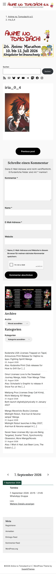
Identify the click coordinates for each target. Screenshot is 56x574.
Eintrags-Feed (11, 537)
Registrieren (10, 525)
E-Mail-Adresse (13, 222)
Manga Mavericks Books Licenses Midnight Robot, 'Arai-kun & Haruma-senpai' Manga (23, 413)
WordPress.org (11, 549)
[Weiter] (48, 474)
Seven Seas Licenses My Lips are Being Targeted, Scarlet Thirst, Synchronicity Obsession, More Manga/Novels (24, 435)
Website (9, 236)
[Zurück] (8, 474)
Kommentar (11, 178)
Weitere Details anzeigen (22, 504)
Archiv (8, 319)
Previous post (28, 151)
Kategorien (10, 335)
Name (8, 208)
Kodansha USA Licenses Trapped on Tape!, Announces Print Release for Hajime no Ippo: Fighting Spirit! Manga (26, 356)
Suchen (6, 67)
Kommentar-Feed (12, 543)
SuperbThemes (28, 569)
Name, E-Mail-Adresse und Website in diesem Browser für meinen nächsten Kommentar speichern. (27, 253)
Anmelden (9, 531)
